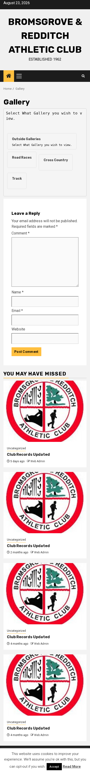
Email (17, 310)
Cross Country (56, 160)
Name (18, 292)
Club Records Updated (28, 454)
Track (17, 179)
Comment (21, 233)
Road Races (22, 158)
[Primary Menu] (21, 76)
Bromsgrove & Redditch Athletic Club (45, 35)
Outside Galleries (26, 139)
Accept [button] (54, 766)
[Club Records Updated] (45, 411)
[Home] (8, 76)
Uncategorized (16, 448)
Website (18, 329)
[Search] (83, 76)
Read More (72, 766)
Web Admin (37, 461)
